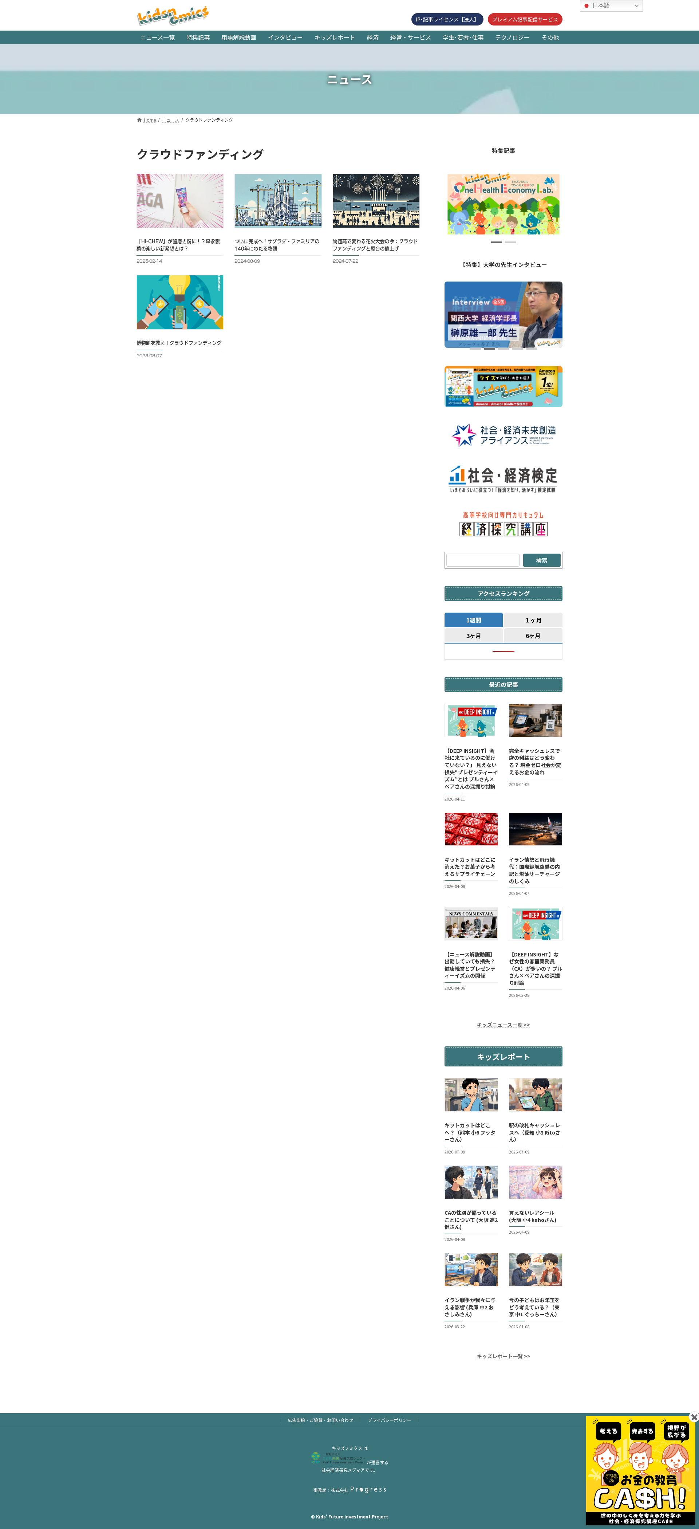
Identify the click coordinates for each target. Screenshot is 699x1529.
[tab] (474, 619)
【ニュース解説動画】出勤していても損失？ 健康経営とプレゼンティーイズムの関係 (470, 964)
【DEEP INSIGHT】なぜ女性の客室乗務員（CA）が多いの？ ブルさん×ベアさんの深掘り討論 (535, 968)
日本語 (600, 5)
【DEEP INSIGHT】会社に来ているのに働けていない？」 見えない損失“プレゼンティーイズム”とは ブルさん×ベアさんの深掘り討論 (471, 768)
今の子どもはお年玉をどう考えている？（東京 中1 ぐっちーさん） (534, 1307)
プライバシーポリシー (389, 1420)
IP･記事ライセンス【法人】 (447, 19)
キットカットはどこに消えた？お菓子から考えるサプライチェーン (470, 866)
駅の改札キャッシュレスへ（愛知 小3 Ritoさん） (534, 1132)
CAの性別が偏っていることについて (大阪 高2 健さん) (471, 1219)
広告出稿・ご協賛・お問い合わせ (320, 1420)
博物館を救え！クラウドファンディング (179, 343)
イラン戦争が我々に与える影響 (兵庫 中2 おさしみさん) (470, 1307)
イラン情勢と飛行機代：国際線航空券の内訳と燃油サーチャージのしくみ (534, 870)
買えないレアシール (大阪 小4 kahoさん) (532, 1216)
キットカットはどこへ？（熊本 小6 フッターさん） (470, 1132)
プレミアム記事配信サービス (525, 19)
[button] (496, 242)
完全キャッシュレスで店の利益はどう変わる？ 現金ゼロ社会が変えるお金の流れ (535, 761)
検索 (542, 560)
